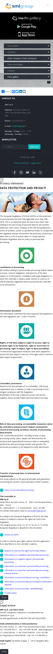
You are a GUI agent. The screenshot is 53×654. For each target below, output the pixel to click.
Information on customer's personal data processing (26, 566)
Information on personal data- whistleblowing (23, 588)
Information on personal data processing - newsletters (27, 577)
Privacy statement (21, 163)
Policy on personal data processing (19, 490)
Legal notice (36, 163)
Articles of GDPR (11, 534)
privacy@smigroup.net (37, 511)
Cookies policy (10, 593)
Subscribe (34, 146)
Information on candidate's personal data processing (26, 555)
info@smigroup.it (19, 126)
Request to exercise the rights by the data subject (25, 550)
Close (4, 597)
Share (7, 91)
